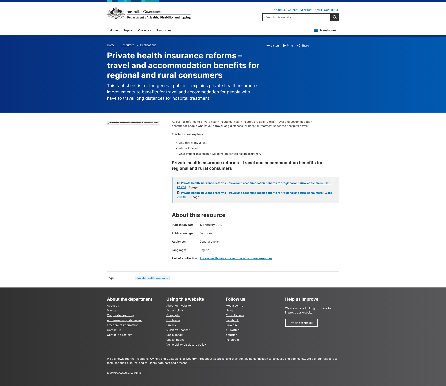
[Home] (149, 13)
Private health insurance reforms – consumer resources (236, 258)
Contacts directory (119, 335)
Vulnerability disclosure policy (186, 344)
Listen (275, 45)
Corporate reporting (120, 315)
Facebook (232, 320)
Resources (164, 30)
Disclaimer (173, 320)
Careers (293, 10)
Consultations (235, 315)
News (318, 10)
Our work (144, 30)
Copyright (173, 315)
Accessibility (174, 310)
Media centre (234, 305)
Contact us (331, 10)
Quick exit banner (178, 330)
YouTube (231, 335)
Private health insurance (152, 278)
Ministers (306, 10)
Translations (328, 30)
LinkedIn (231, 325)
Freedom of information (122, 325)
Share (305, 45)
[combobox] (296, 17)
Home (114, 30)
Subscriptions (175, 339)
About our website (178, 305)
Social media (174, 335)
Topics (128, 30)
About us (280, 10)
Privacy (171, 325)
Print (290, 45)
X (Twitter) (233, 330)
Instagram (232, 339)
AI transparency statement (124, 320)
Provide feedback (301, 322)
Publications (148, 45)
